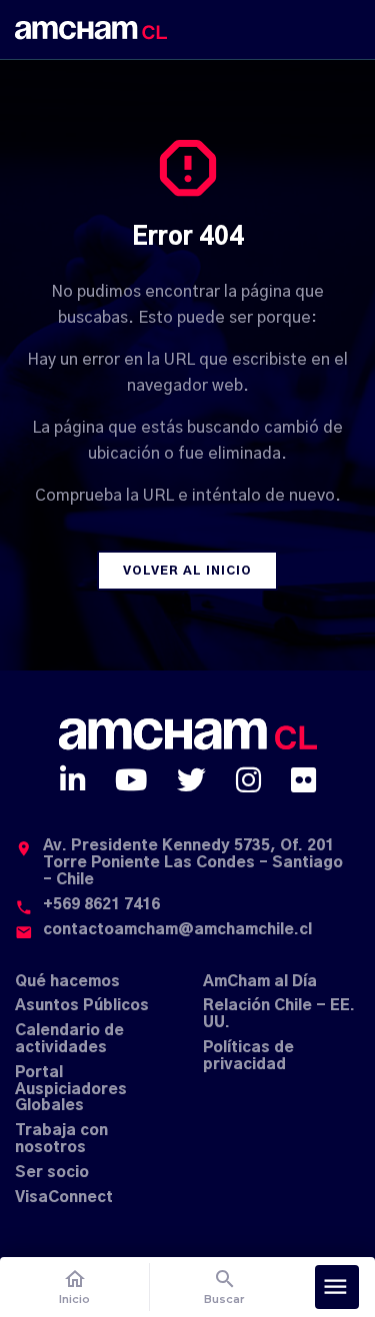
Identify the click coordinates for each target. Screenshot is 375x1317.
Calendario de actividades (69, 1039)
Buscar (224, 1286)
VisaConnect (64, 1197)
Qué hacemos (67, 981)
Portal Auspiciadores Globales (71, 1089)
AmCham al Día (260, 981)
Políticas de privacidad (248, 1056)
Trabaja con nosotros (61, 1139)
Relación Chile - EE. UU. (279, 1014)
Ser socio (52, 1172)
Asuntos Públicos (82, 1005)
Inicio (74, 1286)
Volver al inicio (187, 571)
